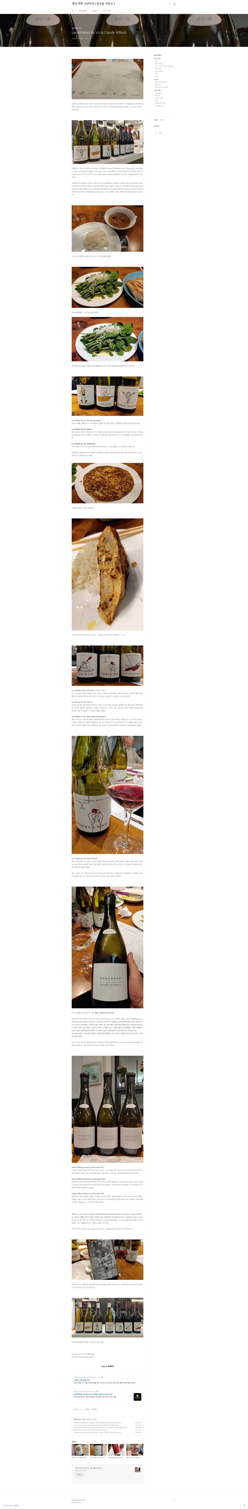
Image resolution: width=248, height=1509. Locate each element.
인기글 (162, 120)
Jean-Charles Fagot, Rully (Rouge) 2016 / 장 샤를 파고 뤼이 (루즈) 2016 (96, 1425)
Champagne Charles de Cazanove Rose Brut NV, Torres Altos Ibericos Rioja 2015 (100, 1428)
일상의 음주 (83, 10)
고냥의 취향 (107, 10)
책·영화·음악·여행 (160, 103)
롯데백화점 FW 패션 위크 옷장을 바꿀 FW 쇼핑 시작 (93, 1394)
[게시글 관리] (81, 1409)
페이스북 (156, 133)
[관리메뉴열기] (244, 1505)
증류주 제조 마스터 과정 (161, 87)
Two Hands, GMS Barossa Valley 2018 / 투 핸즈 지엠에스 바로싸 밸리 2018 (96, 1432)
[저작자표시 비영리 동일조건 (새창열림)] (93, 1409)
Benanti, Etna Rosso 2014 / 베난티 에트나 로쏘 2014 (90, 1430)
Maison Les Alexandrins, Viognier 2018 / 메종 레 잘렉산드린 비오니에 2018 (97, 1423)
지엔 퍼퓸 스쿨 (159, 106)
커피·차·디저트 (159, 98)
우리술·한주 (158, 69)
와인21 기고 (158, 85)
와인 (83, 1419)
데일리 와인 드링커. (80, 1471)
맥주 (156, 74)
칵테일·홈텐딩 (159, 64)
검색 (170, 3)
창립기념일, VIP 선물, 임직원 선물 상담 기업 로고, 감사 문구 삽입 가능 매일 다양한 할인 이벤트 (104, 1383)
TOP (174, 1500)
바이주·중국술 (159, 71)
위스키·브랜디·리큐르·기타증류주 (164, 66)
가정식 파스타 (158, 93)
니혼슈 (156, 76)
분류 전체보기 (158, 55)
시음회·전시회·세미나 (161, 82)
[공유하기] (78, 1409)
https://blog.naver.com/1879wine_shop (87, 1377)
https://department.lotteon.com (84, 1391)
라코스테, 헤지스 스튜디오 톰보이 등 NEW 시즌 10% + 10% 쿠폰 (95, 1397)
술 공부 (94, 10)
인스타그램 (160, 133)
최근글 (156, 120)
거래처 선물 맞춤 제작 (82, 1380)
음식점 (156, 101)
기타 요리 (157, 96)
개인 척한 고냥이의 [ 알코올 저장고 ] (93, 3)
